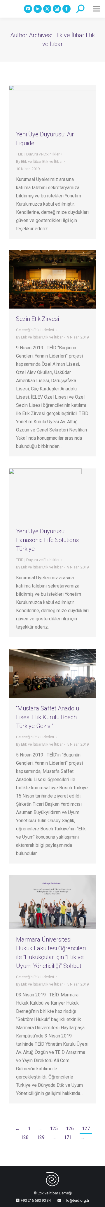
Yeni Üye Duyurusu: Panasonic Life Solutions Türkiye (47, 540)
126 (70, 1128)
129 (41, 1137)
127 (86, 1128)
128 (25, 1137)
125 (54, 1128)
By (39, 161)
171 (68, 1137)
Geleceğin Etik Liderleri (35, 330)
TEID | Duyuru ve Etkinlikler (38, 154)
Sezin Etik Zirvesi (37, 318)
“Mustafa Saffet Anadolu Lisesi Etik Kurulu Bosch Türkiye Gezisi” (47, 717)
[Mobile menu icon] (96, 9)
